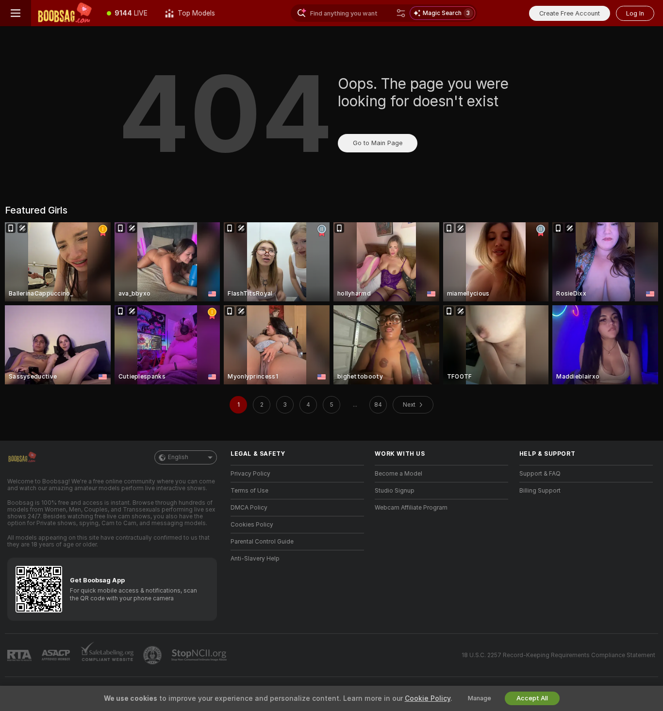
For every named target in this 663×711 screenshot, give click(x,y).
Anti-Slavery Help (255, 558)
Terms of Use (249, 490)
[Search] (401, 13)
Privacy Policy (250, 473)
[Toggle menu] (15, 13)
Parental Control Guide (262, 541)
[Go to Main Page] (64, 13)
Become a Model (398, 473)
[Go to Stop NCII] (200, 655)
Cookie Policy (427, 698)
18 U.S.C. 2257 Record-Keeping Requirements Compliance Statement (558, 655)
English (178, 457)
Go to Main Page (377, 143)
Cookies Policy (252, 524)
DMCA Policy (249, 507)
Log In (635, 13)
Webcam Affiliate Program (411, 507)
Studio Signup (394, 490)
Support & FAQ (540, 473)
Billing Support (540, 490)
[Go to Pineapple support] (153, 655)
